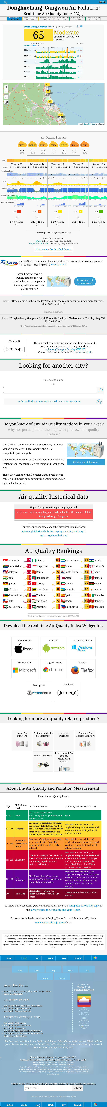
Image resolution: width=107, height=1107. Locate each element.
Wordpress (39, 685)
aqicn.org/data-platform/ (53, 535)
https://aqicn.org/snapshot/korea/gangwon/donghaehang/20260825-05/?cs (53, 326)
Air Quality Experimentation (17, 1008)
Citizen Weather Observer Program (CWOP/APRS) (53, 1057)
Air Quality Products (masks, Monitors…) (23, 1030)
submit (77, 1088)
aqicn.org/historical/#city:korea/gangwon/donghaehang (52, 531)
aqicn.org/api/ (85, 352)
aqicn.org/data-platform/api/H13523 (65, 349)
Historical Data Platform (15, 1036)
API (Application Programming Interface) (23, 1033)
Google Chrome (53, 662)
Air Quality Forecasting (15, 1028)
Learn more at (85, 281)
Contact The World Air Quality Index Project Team (27, 991)
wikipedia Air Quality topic (84, 905)
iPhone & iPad (24, 640)
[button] (50, 103)
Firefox (82, 662)
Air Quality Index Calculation (17, 1025)
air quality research (16, 1000)
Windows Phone (82, 640)
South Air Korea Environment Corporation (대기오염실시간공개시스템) (53, 1059)
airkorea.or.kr (58, 264)
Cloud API (68, 684)
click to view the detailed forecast (53, 249)
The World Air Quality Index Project (84, 988)
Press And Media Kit (13, 994)
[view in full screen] (81, 26)
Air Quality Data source (15, 1022)
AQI (38, 26)
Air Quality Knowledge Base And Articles (23, 1005)
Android (53, 640)
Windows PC (24, 662)
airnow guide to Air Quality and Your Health (55, 909)
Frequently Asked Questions (22, 1017)
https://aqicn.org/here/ (53, 312)
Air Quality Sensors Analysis (17, 1011)
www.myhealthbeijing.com (50, 922)
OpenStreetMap (89, 124)
